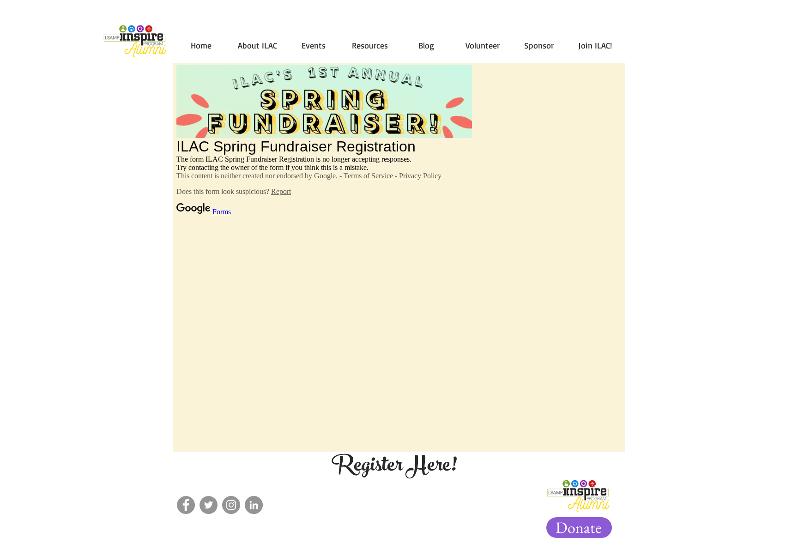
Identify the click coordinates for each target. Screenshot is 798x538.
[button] (313, 41)
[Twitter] (209, 505)
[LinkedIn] (254, 505)
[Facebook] (186, 505)
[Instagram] (231, 505)
